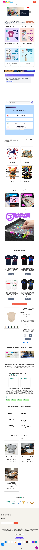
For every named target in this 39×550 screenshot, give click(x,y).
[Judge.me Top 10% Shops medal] (32, 502)
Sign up (16, 523)
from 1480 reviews (12, 375)
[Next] (30, 12)
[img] (20, 374)
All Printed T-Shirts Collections (20, 304)
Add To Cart (11, 274)
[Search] (34, 2)
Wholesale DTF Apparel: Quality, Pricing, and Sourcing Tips (11, 484)
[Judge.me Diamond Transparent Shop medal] (19, 502)
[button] (7, 381)
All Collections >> (30, 139)
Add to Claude (30, 22)
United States (19, 534)
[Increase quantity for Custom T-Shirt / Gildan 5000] (30, 335)
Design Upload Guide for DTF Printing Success (27, 458)
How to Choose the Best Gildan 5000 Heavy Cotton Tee (11, 458)
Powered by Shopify (19, 548)
